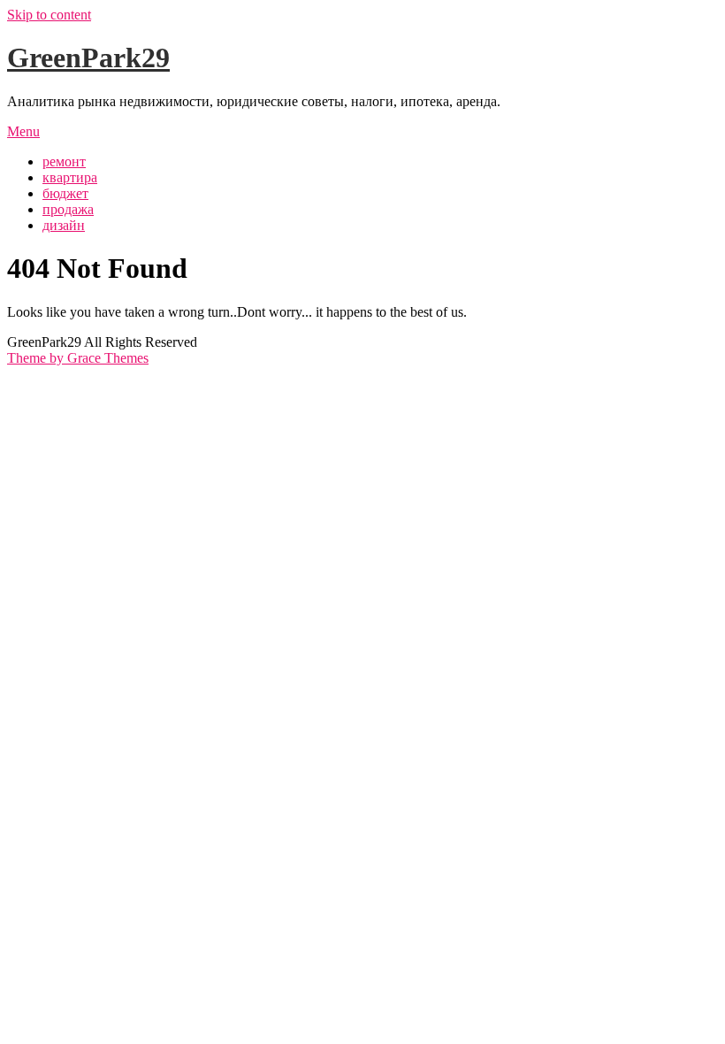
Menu (23, 131)
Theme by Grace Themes (78, 357)
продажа (68, 209)
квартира (69, 177)
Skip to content (49, 14)
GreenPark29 (88, 57)
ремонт (64, 161)
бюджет (65, 193)
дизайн (63, 225)
